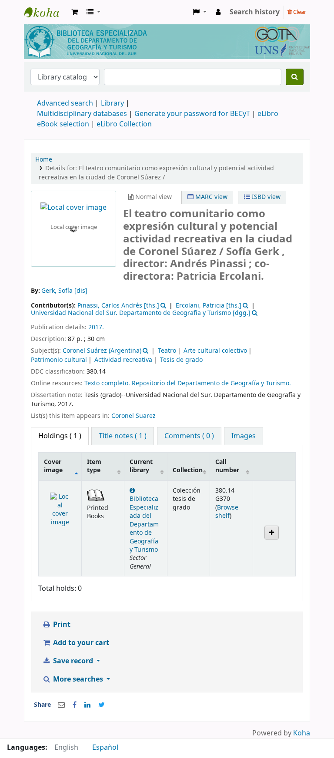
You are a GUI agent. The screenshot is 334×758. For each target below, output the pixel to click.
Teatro (167, 350)
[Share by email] (61, 705)
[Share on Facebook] (74, 705)
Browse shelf (226, 511)
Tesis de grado (181, 359)
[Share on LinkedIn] (87, 705)
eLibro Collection (124, 124)
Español (105, 747)
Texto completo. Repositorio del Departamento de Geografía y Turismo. (187, 383)
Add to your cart (80, 643)
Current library (141, 466)
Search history (255, 12)
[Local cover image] (73, 207)
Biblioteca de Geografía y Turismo (46, 12)
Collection (188, 470)
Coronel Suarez (133, 415)
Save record (73, 661)
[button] (74, 12)
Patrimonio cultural (59, 359)
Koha (301, 733)
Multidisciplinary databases (83, 114)
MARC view (210, 197)
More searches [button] (78, 679)
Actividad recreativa (123, 359)
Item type (94, 466)
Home (43, 159)
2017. (96, 327)
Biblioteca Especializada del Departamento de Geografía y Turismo (144, 524)
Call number (227, 466)
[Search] (295, 77)
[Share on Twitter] (101, 705)
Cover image (53, 466)
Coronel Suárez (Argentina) (102, 350)
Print (60, 624)
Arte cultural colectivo (215, 350)
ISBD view (265, 197)
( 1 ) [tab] (59, 436)
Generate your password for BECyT (192, 114)
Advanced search (65, 103)
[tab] (122, 436)
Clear (299, 12)
